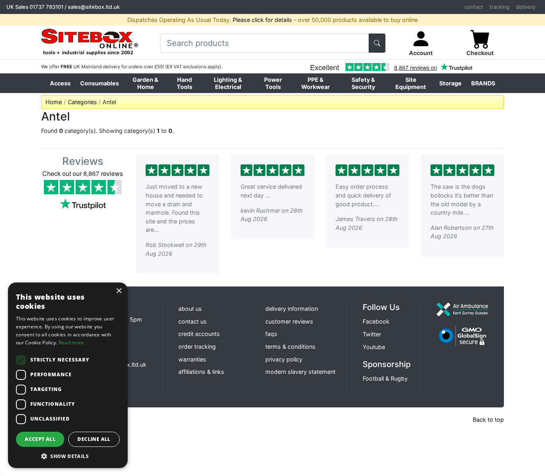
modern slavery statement (300, 371)
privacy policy (283, 359)
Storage (450, 83)
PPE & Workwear (315, 83)
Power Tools (273, 83)
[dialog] (68, 375)
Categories (82, 102)
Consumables (99, 83)
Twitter (372, 334)
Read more (71, 342)
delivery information (291, 308)
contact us (192, 321)
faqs (271, 333)
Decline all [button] (93, 439)
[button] (68, 456)
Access (60, 83)
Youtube (374, 347)
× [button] (119, 291)
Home (53, 102)
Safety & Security (363, 83)
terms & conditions (290, 346)
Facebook (376, 321)
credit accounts (199, 333)
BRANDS (483, 83)
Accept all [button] (40, 439)
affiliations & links (201, 371)
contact (473, 7)
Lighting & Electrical (228, 83)
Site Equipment (410, 83)
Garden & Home (145, 83)
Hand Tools (184, 83)
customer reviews (289, 321)
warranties (192, 359)
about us (190, 308)
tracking (499, 7)
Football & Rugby (385, 378)
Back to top (488, 419)
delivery (525, 7)
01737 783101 (46, 7)
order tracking (197, 346)
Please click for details (262, 19)
